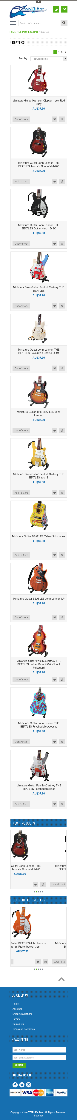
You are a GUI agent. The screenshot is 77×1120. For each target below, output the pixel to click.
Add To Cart (21, 181)
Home (13, 31)
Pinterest (28, 1084)
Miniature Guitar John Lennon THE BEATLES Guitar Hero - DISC (38, 226)
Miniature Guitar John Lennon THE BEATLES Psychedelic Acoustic (38, 724)
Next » (65, 52)
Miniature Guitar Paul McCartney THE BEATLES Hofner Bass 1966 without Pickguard (38, 664)
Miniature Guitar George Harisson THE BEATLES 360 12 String (38, 944)
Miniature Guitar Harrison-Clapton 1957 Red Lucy (39, 102)
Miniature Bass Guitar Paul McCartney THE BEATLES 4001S (38, 475)
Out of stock (21, 119)
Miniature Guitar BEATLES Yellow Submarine (38, 536)
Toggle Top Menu (38, 2)
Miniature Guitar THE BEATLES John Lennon (39, 413)
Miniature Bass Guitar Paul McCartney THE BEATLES (38, 288)
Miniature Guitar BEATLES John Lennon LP (38, 598)
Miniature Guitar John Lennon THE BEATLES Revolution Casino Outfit (38, 351)
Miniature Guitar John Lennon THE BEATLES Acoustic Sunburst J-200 (38, 164)
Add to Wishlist (54, 119)
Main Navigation (13, 23)
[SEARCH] (64, 23)
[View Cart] (64, 9)
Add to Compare (62, 119)
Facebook (15, 1084)
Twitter (21, 1084)
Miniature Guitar (28, 31)
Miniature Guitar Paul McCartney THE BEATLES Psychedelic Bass (38, 787)
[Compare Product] (56, 9)
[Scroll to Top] (62, 980)
